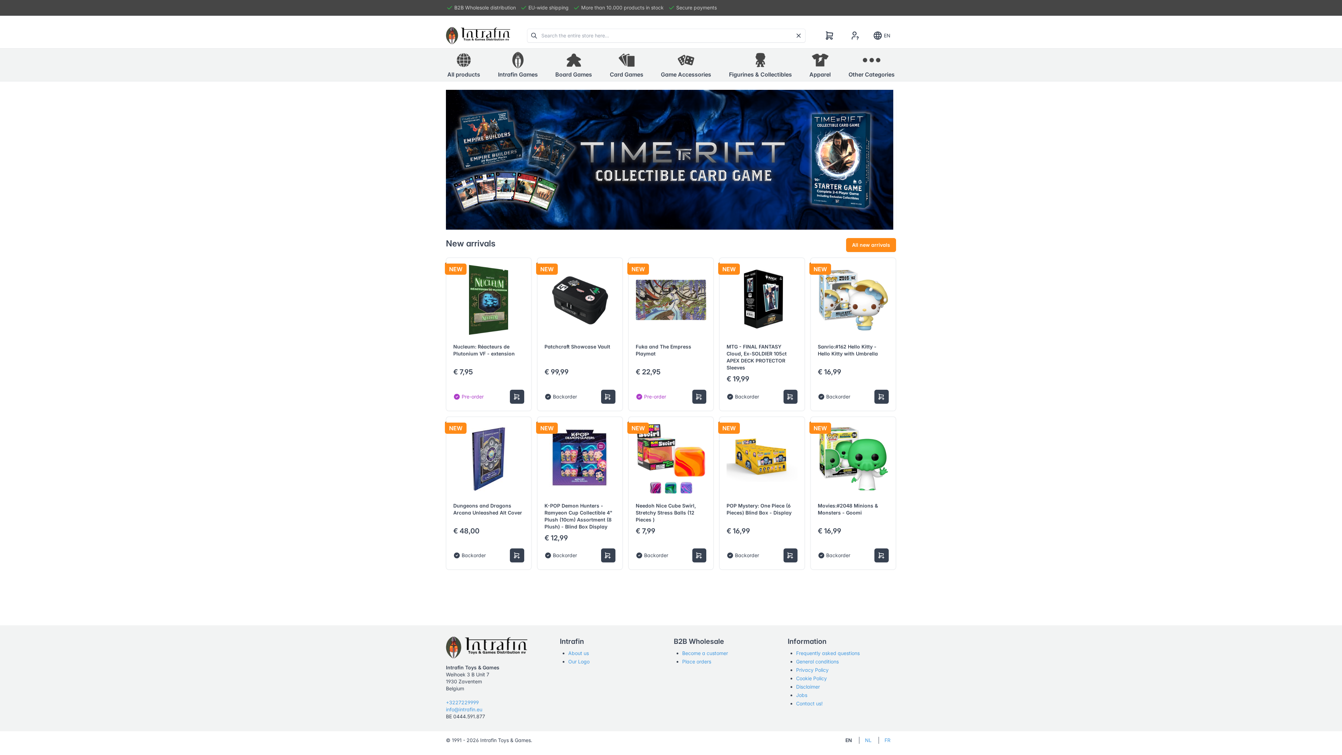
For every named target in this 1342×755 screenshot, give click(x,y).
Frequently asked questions (828, 653)
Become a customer (705, 653)
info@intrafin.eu (464, 709)
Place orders (696, 661)
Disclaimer (808, 687)
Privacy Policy (812, 670)
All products (463, 74)
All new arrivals (871, 245)
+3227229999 (462, 702)
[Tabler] (478, 35)
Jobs (801, 695)
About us (578, 653)
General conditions (817, 661)
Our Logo (579, 661)
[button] (518, 65)
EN (887, 35)
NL (868, 740)
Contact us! (809, 703)
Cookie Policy (811, 678)
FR (887, 740)
